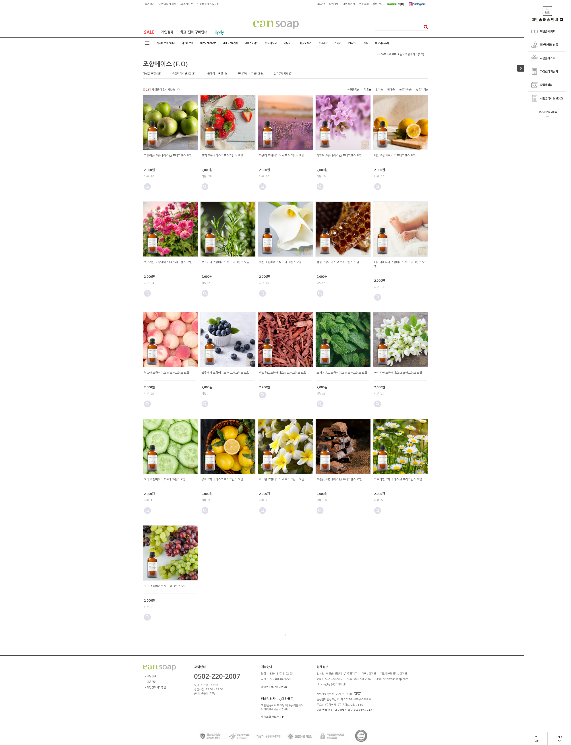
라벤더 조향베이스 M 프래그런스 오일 (281, 155)
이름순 (367, 89)
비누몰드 (288, 43)
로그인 (321, 4)
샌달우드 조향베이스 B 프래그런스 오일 (282, 373)
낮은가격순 (422, 89)
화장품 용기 (305, 43)
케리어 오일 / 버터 (165, 43)
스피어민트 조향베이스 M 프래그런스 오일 (342, 373)
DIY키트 (352, 43)
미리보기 (147, 186)
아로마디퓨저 (382, 43)
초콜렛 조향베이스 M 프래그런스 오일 (339, 479)
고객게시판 (186, 4)
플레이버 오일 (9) (217, 73)
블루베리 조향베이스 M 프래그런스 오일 (225, 373)
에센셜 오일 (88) (152, 73)
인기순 (379, 89)
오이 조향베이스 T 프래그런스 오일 (165, 479)
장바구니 (378, 4)
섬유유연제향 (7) (283, 73)
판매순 (391, 89)
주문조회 (364, 4)
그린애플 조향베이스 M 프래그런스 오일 (168, 155)
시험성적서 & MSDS (208, 4)
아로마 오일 (187, 43)
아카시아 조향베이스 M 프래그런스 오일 (398, 373)
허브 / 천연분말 (207, 43)
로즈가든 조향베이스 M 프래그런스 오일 (168, 262)
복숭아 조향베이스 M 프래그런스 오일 (166, 373)
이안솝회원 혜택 (167, 4)
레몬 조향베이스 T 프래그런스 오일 (395, 155)
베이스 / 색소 (251, 43)
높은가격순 (405, 89)
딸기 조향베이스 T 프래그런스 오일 (222, 155)
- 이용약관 (150, 682)
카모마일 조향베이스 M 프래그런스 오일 (398, 479)
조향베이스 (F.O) (414, 54)
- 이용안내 (150, 676)
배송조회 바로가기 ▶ (272, 717)
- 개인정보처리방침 (155, 687)
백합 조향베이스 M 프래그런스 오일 (280, 262)
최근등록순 (353, 89)
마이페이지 (349, 4)
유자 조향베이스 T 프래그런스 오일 (222, 479)
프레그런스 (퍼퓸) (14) (250, 73)
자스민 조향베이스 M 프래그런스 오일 (281, 479)
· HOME (381, 54)
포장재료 (323, 43)
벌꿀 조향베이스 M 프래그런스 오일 (338, 262)
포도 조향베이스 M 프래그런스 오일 (165, 586)
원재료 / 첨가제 (230, 43)
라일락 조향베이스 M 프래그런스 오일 (339, 155)
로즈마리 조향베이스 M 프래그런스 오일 (225, 262)
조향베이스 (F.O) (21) (184, 73)
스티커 (338, 43)
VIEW (357, 694)
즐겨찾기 (150, 4)
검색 (424, 27)
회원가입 (334, 4)
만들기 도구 (271, 43)
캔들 (366, 43)
